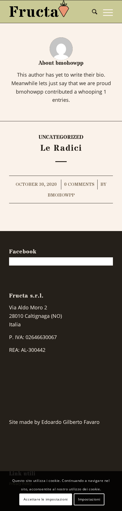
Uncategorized (61, 137)
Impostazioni (89, 499)
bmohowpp (61, 195)
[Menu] (105, 11)
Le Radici (61, 148)
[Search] (91, 11)
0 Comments (79, 184)
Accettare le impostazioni (46, 499)
